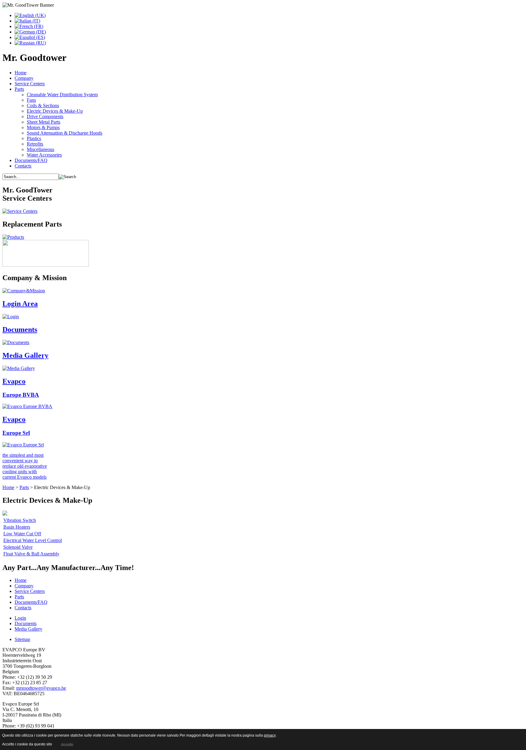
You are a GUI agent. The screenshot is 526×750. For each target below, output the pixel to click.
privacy (269, 735)
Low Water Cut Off (22, 533)
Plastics (34, 138)
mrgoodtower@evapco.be (41, 688)
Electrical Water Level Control (32, 540)
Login (20, 618)
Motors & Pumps (43, 127)
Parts (19, 89)
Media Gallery (28, 629)
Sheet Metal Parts (43, 122)
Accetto (67, 744)
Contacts (23, 165)
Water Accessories (44, 154)
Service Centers (30, 83)
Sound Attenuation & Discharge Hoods (64, 133)
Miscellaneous (40, 149)
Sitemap (22, 639)
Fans (31, 100)
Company (24, 78)
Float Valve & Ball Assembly (31, 553)
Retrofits (35, 143)
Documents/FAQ (31, 160)
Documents (26, 623)
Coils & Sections (43, 105)
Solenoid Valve (18, 547)
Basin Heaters (16, 527)
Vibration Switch (19, 520)
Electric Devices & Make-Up (55, 111)
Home (20, 72)
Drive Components (45, 116)
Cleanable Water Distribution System (62, 94)
